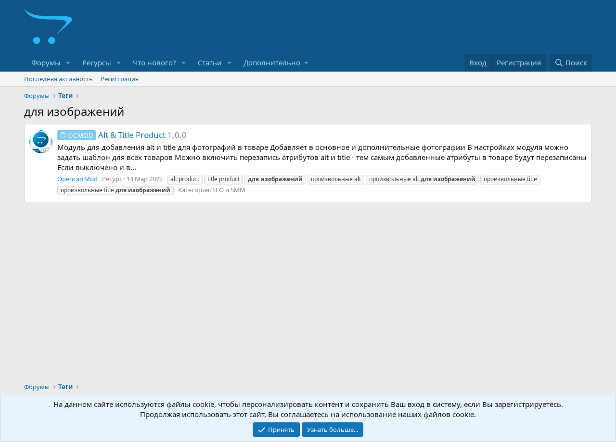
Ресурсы (96, 62)
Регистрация (120, 78)
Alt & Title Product (117, 134)
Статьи (210, 62)
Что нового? (154, 62)
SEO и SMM (228, 189)
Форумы (46, 62)
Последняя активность (58, 78)
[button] (68, 63)
